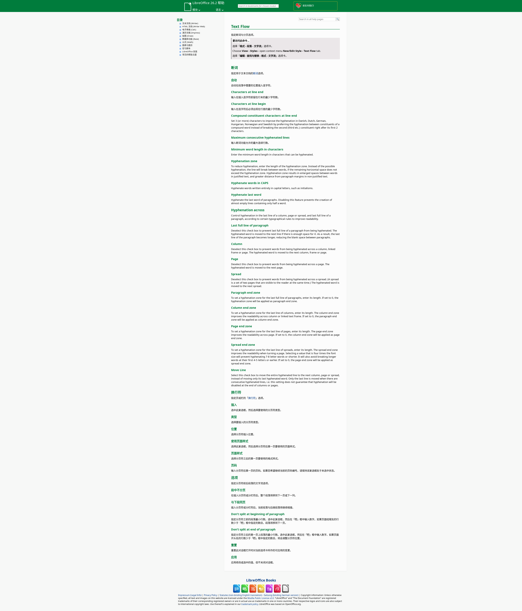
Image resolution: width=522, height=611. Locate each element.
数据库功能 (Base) (190, 39)
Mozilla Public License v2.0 (260, 598)
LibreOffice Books (261, 580)
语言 (218, 10)
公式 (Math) (187, 42)
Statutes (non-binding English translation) (241, 595)
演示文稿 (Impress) (191, 32)
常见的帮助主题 (189, 54)
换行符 (252, 398)
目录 (180, 20)
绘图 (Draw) (187, 35)
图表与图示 (187, 45)
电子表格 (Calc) (189, 29)
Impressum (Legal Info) (190, 595)
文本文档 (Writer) (190, 23)
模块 (195, 10)
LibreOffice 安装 (189, 51)
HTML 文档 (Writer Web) (193, 26)
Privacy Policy (210, 595)
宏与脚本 (186, 48)
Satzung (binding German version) (281, 595)
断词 (255, 73)
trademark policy (249, 604)
